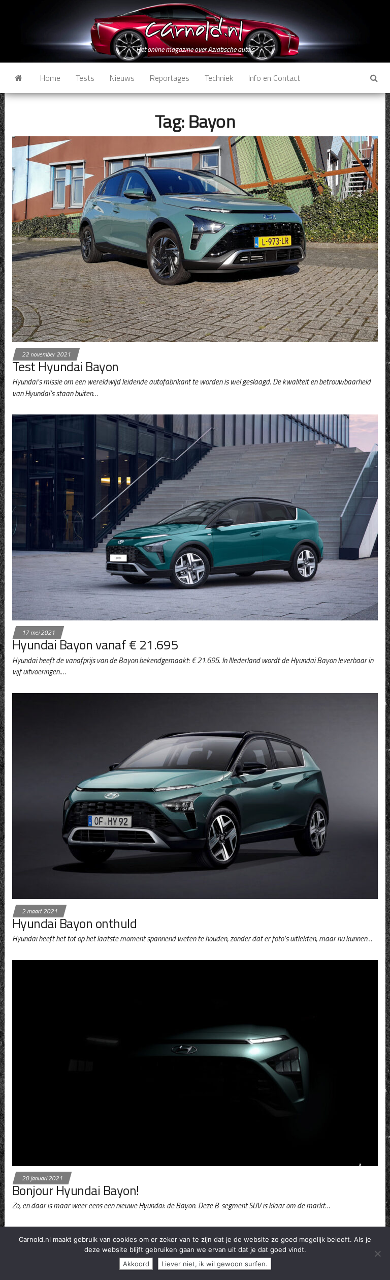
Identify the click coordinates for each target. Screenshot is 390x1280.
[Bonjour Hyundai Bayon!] (195, 1062)
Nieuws (122, 78)
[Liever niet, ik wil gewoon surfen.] (377, 1253)
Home (50, 78)
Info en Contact (274, 78)
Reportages (169, 78)
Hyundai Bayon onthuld (74, 923)
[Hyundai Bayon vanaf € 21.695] (195, 517)
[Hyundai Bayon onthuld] (195, 795)
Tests (85, 78)
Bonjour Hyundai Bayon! (75, 1190)
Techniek (219, 78)
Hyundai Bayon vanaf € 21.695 (95, 644)
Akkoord (136, 1264)
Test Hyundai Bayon (65, 366)
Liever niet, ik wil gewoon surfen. (214, 1264)
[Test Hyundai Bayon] (195, 238)
